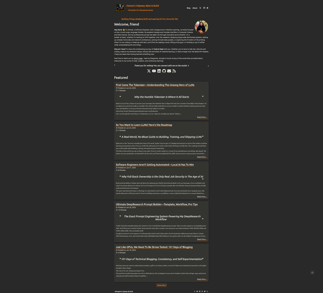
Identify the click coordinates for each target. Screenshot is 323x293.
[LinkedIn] (159, 72)
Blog (188, 8)
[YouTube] (154, 72)
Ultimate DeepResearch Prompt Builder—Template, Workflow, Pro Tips (157, 204)
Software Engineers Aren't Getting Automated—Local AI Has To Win (155, 164)
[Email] (169, 72)
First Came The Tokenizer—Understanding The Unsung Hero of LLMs (155, 84)
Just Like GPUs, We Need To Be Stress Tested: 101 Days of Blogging (154, 247)
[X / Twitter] (200, 8)
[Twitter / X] (149, 72)
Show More (161, 285)
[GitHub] (204, 8)
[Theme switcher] (207, 8)
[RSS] (174, 72)
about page (138, 58)
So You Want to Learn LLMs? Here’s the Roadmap (144, 124)
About (195, 8)
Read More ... (202, 117)
